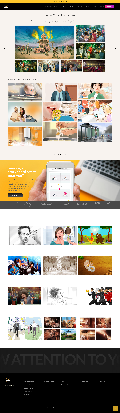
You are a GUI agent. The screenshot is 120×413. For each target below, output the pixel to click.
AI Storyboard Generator (48, 381)
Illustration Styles (28, 385)
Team (62, 381)
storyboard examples (67, 6)
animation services (83, 6)
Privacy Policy (86, 408)
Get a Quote (102, 381)
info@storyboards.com (10, 385)
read (94, 6)
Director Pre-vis (28, 391)
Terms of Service (101, 408)
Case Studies (27, 394)
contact (102, 6)
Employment (64, 385)
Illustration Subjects (29, 381)
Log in (109, 6)
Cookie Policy (111, 408)
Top (115, 408)
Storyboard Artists (28, 388)
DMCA (93, 408)
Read (25, 398)
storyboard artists (51, 6)
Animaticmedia (84, 381)
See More (60, 154)
